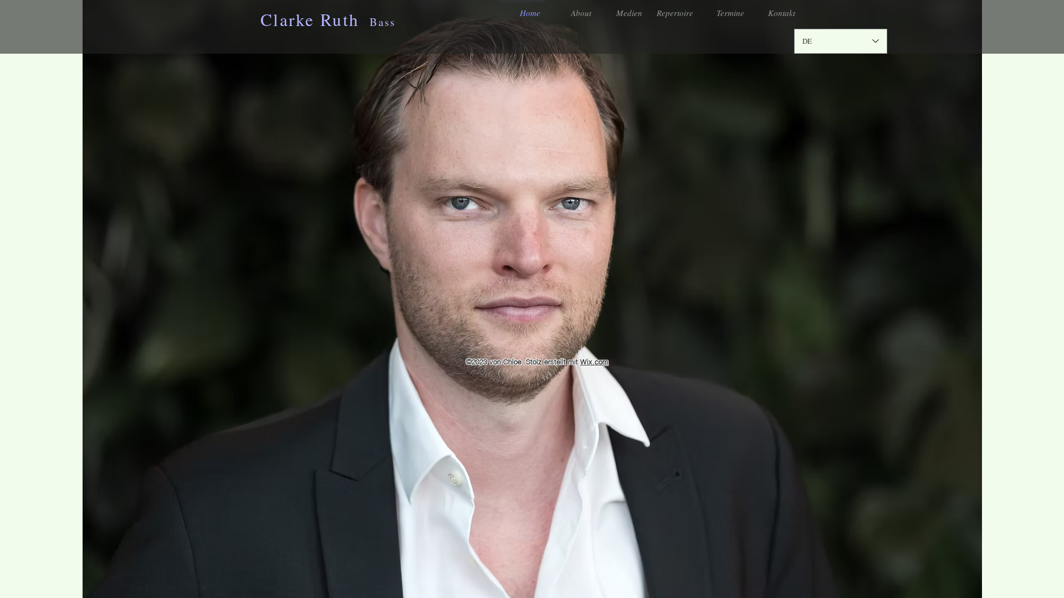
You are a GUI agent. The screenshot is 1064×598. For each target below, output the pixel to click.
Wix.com (594, 361)
